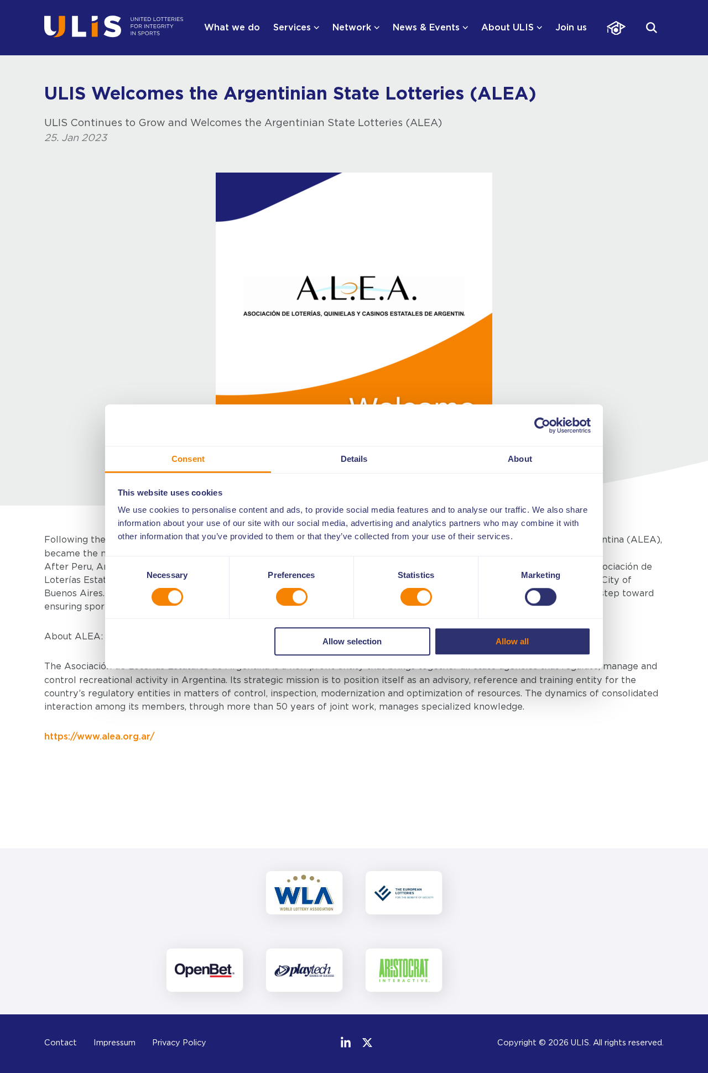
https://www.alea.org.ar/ (99, 736)
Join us (571, 27)
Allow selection (352, 641)
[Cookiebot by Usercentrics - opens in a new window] (542, 425)
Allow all (512, 641)
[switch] (292, 597)
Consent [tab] (188, 458)
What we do (232, 27)
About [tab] (520, 458)
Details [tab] (354, 458)
